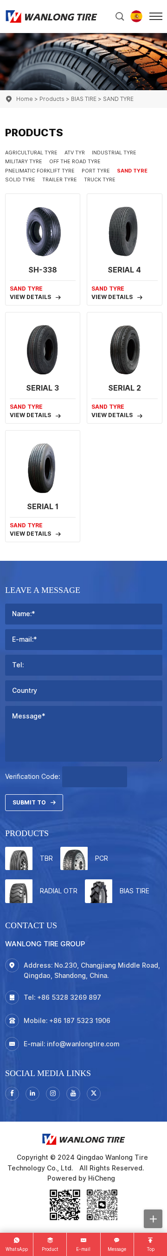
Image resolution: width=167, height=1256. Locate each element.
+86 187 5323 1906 (79, 1020)
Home (24, 98)
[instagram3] (53, 1094)
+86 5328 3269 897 (69, 997)
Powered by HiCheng (81, 1178)
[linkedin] (32, 1094)
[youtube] (73, 1094)
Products (51, 98)
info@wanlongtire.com (83, 1044)
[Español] (136, 16)
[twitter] (94, 1094)
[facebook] (12, 1094)
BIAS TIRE (83, 98)
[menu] (155, 16)
